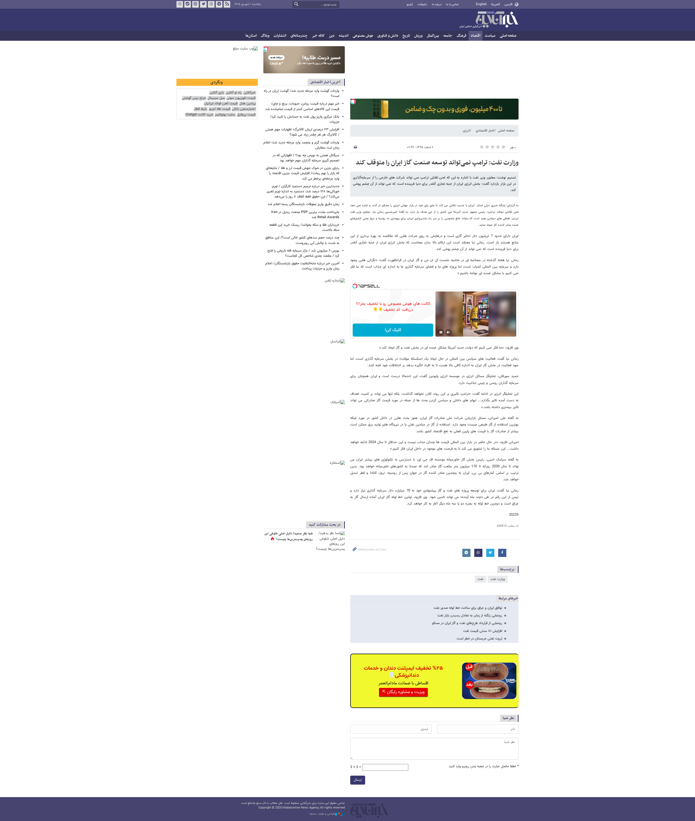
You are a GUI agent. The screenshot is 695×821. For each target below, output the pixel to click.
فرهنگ (461, 36)
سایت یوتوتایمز (225, 114)
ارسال (358, 780)
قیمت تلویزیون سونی (240, 98)
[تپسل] (353, 101)
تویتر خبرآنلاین (203, 4)
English (481, 4)
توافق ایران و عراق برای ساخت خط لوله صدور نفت (468, 608)
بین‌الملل (433, 36)
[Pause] (441, 332)
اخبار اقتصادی (485, 130)
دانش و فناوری (387, 36)
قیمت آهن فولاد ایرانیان (221, 103)
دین (331, 36)
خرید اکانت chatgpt (199, 114)
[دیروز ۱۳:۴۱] (330, 541)
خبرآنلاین (489, 20)
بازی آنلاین (216, 92)
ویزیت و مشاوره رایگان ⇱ (403, 692)
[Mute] (448, 332)
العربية (495, 4)
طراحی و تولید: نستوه (322, 814)
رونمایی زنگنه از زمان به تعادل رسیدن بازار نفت (469, 615)
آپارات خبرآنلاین (195, 4)
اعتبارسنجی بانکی (243, 109)
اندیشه (343, 36)
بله (187, 4)
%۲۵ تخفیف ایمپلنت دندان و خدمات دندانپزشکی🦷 (403, 672)
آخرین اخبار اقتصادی (325, 82)
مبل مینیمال (216, 98)
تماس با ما (452, 4)
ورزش (418, 36)
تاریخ (406, 36)
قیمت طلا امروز (219, 109)
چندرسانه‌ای (299, 36)
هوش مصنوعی (363, 36)
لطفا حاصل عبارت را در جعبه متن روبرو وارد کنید (484, 766)
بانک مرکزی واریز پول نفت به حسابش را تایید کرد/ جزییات (304, 119)
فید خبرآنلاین (227, 4)
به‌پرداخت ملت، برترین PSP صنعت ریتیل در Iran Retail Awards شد (305, 214)
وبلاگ (265, 36)
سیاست (490, 36)
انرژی (466, 130)
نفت (481, 579)
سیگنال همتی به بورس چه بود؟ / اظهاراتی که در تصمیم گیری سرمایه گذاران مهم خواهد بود (306, 158)
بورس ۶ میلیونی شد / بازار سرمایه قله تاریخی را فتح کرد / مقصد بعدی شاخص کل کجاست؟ (303, 253)
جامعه (447, 36)
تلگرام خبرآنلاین (219, 4)
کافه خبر (318, 36)
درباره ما (436, 4)
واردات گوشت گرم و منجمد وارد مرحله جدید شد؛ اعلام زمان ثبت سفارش (301, 145)
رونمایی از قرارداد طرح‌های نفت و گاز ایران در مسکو (467, 623)
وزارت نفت (497, 579)
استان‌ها (251, 36)
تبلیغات (422, 4)
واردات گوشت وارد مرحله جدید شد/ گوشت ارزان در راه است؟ (301, 93)
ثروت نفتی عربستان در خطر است (479, 638)
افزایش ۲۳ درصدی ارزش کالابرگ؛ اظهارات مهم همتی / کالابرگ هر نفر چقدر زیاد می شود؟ (302, 132)
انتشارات (280, 36)
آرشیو (410, 4)
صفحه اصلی (508, 36)
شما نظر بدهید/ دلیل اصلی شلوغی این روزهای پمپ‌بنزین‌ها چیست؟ (288, 536)
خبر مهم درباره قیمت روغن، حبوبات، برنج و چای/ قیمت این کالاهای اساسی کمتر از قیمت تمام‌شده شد (302, 106)
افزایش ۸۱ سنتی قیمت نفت (482, 631)
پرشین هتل (247, 103)
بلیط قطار (200, 109)
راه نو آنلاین (234, 92)
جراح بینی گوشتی (194, 98)
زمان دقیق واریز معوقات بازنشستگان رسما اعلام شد (303, 204)
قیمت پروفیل (246, 114)
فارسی (508, 4)
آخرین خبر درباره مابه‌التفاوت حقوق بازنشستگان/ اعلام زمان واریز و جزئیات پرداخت (302, 266)
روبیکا (179, 4)
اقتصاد (475, 36)
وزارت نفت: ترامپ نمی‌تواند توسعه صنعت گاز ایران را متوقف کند (437, 162)
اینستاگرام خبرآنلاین (211, 4)
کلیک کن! (393, 330)
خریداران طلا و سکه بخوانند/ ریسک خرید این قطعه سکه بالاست (304, 227)
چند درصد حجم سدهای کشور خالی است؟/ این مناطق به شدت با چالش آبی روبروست (302, 240)
